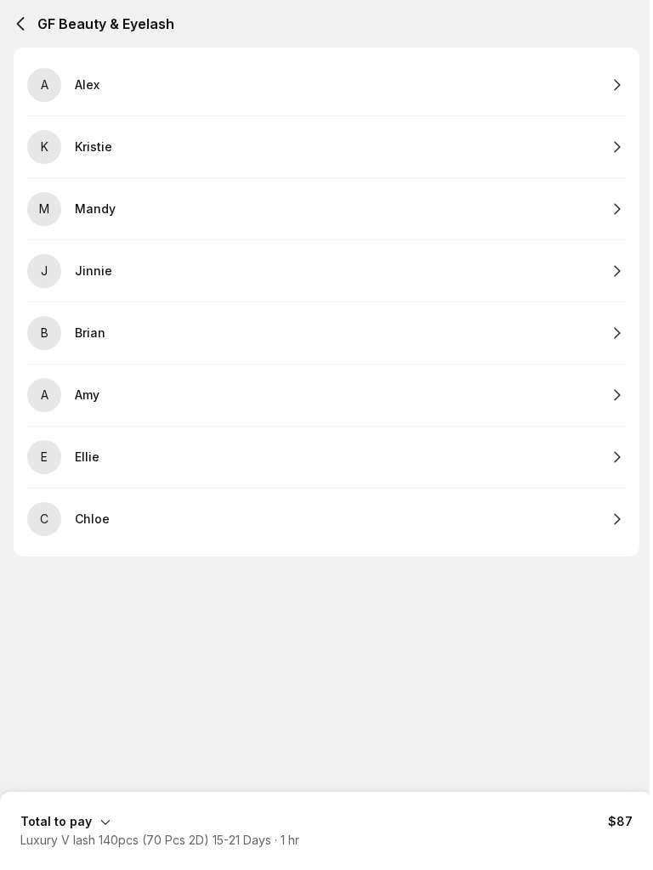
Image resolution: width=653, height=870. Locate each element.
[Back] (20, 23)
